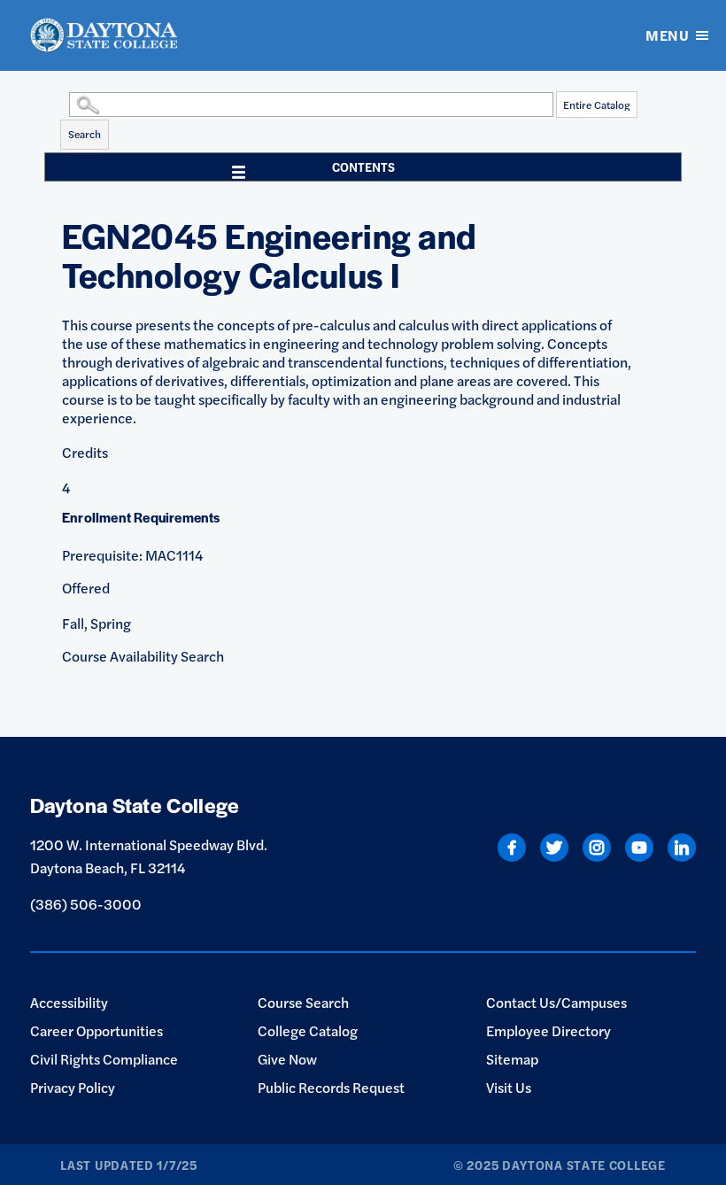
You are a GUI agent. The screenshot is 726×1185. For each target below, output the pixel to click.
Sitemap (512, 1059)
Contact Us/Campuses (556, 1002)
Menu (667, 35)
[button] (64, 103)
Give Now (287, 1059)
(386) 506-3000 (86, 904)
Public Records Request (331, 1087)
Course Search (303, 1002)
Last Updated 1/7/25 (128, 1164)
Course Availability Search (143, 656)
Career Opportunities (96, 1030)
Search (84, 134)
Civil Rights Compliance (104, 1059)
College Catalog (308, 1030)
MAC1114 (174, 555)
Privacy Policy (72, 1087)
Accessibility (69, 1002)
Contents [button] (363, 166)
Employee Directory (548, 1030)
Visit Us (508, 1087)
